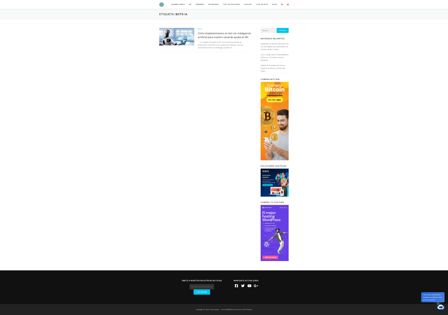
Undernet (200, 4)
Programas (213, 4)
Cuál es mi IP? (262, 4)
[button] (440, 307)
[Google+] (256, 286)
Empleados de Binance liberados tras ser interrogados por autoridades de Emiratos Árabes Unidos (275, 46)
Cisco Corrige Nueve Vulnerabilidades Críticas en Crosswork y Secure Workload (275, 57)
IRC (190, 4)
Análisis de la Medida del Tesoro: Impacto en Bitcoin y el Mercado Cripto (273, 68)
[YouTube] (249, 286)
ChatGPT (248, 4)
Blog (274, 4)
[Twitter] (243, 286)
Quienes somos (178, 4)
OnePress (229, 309)
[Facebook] (236, 286)
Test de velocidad (231, 4)
